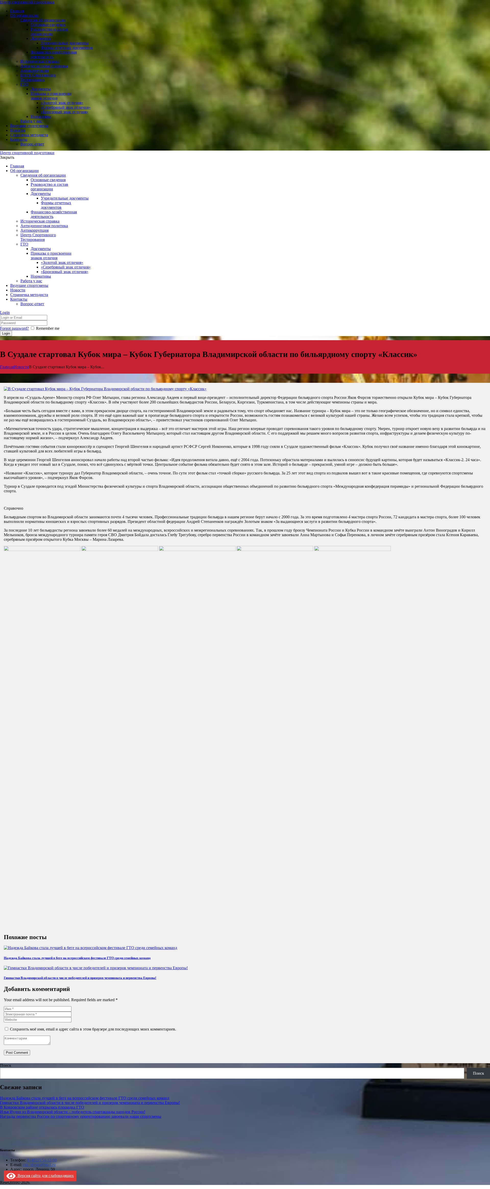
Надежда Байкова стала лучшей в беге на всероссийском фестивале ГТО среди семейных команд (77, 958)
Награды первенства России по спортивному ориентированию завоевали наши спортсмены (80, 1116)
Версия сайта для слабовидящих (45, 1175)
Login (5, 312)
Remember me (47, 328)
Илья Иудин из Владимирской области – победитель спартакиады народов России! (72, 1112)
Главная (7, 367)
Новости (21, 367)
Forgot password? (14, 328)
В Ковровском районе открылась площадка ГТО (42, 1107)
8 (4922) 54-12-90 (42, 1160)
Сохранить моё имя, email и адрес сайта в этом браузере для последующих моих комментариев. (93, 1029)
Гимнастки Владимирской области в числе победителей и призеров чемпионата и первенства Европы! (80, 978)
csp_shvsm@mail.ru (39, 1164)
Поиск (5, 1065)
